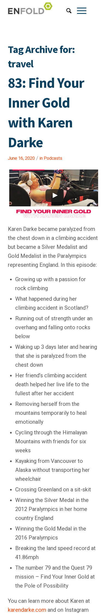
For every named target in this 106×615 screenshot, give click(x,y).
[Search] (66, 11)
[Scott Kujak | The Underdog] (44, 11)
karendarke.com (27, 610)
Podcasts (53, 158)
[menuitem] (66, 11)
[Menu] (78, 11)
